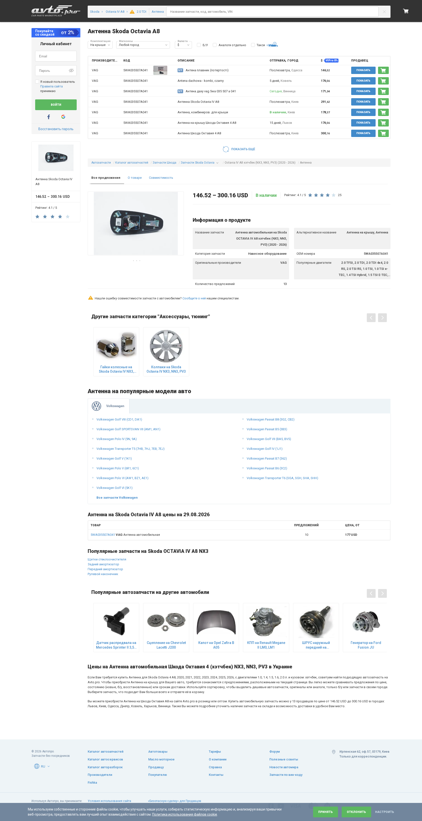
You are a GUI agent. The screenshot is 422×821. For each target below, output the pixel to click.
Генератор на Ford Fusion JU (366, 645)
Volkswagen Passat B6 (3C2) (267, 468)
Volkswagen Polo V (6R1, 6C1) (117, 468)
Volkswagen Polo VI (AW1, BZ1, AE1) (122, 478)
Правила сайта (51, 86)
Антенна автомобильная (125, 535)
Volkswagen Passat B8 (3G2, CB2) (271, 419)
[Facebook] (48, 117)
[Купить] (383, 70)
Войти (56, 104)
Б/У (205, 45)
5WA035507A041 (135, 70)
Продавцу (156, 767)
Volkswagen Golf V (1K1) (114, 458)
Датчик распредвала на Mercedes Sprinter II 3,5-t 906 (116, 645)
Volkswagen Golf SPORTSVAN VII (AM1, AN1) (128, 429)
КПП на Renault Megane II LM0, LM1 (266, 645)
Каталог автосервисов (105, 759)
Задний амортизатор (103, 564)
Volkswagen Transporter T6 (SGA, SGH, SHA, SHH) (282, 478)
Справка (215, 767)
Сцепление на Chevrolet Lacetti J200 (166, 645)
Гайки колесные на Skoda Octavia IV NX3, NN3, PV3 (116, 369)
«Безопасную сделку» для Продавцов (174, 801)
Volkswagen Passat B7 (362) (267, 458)
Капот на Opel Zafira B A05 (216, 645)
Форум (274, 751)
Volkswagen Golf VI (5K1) (114, 488)
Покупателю (157, 775)
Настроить (384, 812)
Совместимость (161, 177)
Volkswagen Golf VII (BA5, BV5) (269, 439)
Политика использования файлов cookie (184, 814)
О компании (217, 759)
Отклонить (356, 812)
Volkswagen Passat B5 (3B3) (267, 429)
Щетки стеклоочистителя (107, 559)
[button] (109, 45)
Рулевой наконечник (103, 574)
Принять (325, 812)
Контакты (216, 775)
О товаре (135, 177)
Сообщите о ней (194, 298)
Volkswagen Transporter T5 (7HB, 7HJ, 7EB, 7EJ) (130, 449)
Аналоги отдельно (232, 45)
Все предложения (105, 177)
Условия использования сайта (109, 801)
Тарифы (215, 751)
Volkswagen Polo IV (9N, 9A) (116, 439)
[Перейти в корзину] (406, 11)
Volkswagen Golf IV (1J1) (265, 449)
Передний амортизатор (105, 569)
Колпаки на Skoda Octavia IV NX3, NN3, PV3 (166, 369)
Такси (261, 45)
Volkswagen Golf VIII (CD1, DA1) (119, 419)
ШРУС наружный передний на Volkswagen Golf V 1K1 (316, 645)
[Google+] (63, 117)
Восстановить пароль (56, 129)
